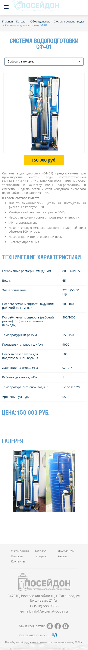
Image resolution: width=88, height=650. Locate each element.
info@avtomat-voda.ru (50, 611)
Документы (66, 551)
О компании (20, 551)
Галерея (40, 556)
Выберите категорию (21, 61)
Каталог (40, 551)
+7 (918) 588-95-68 (44, 606)
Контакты (18, 561)
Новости (17, 556)
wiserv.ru (43, 635)
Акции (62, 556)
